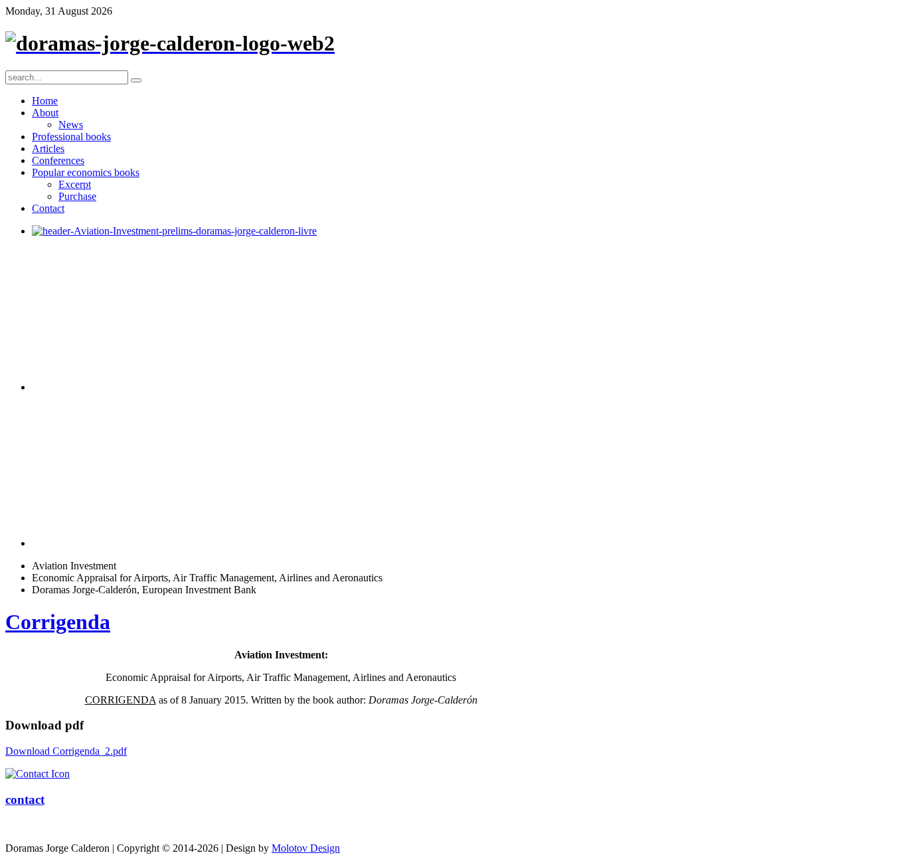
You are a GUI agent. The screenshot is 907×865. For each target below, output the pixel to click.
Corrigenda (57, 622)
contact (24, 800)
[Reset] (136, 80)
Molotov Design (306, 848)
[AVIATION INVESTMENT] (174, 231)
